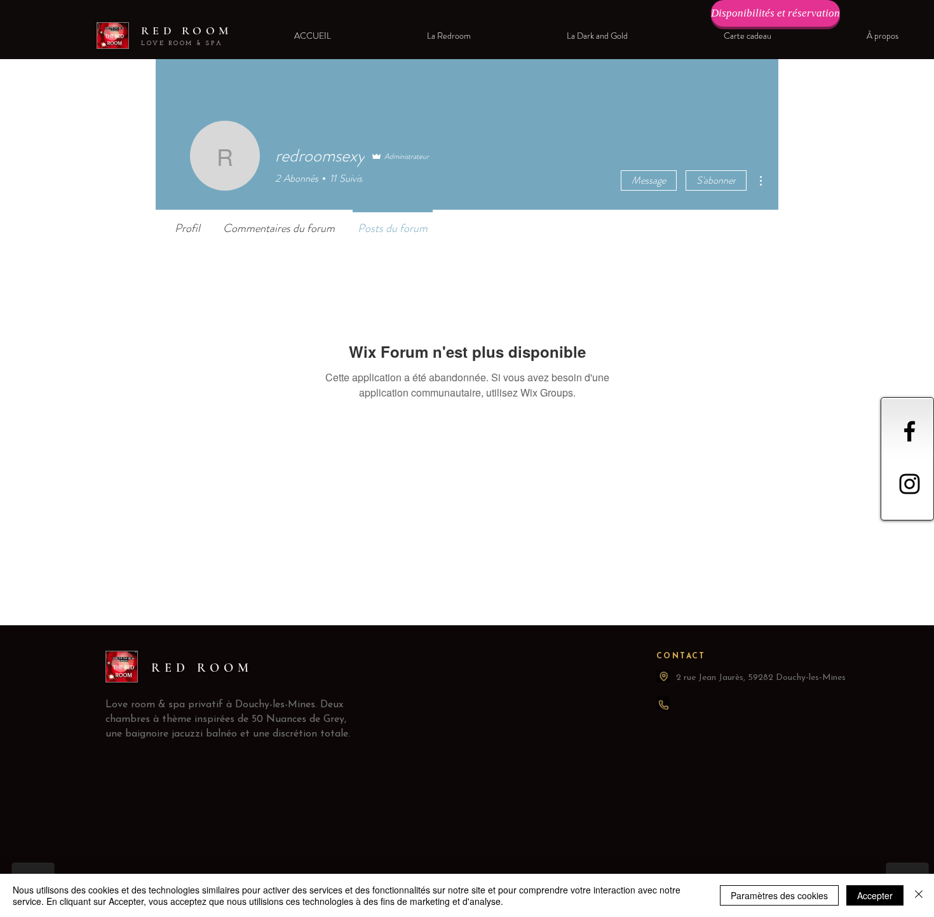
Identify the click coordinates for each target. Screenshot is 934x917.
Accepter (875, 895)
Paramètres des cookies (779, 895)
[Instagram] (909, 484)
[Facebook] (909, 431)
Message (649, 180)
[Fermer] (918, 895)
